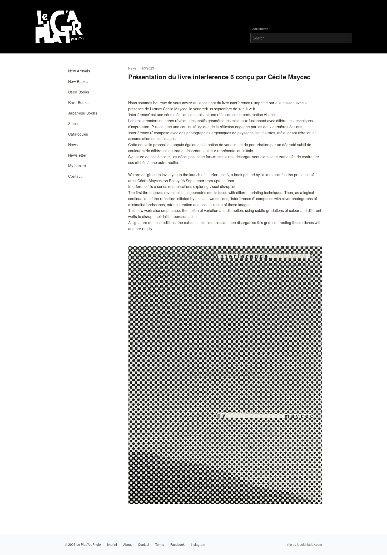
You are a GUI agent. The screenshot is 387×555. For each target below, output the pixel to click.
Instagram (198, 544)
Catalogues (78, 134)
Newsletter (77, 155)
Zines (73, 123)
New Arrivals (79, 70)
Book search (259, 29)
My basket (77, 165)
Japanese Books (82, 113)
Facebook (177, 544)
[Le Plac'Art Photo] (60, 27)
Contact (75, 176)
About (127, 544)
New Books (78, 81)
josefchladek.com (309, 544)
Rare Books (78, 102)
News (73, 144)
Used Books (78, 92)
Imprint (112, 544)
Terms (159, 544)
